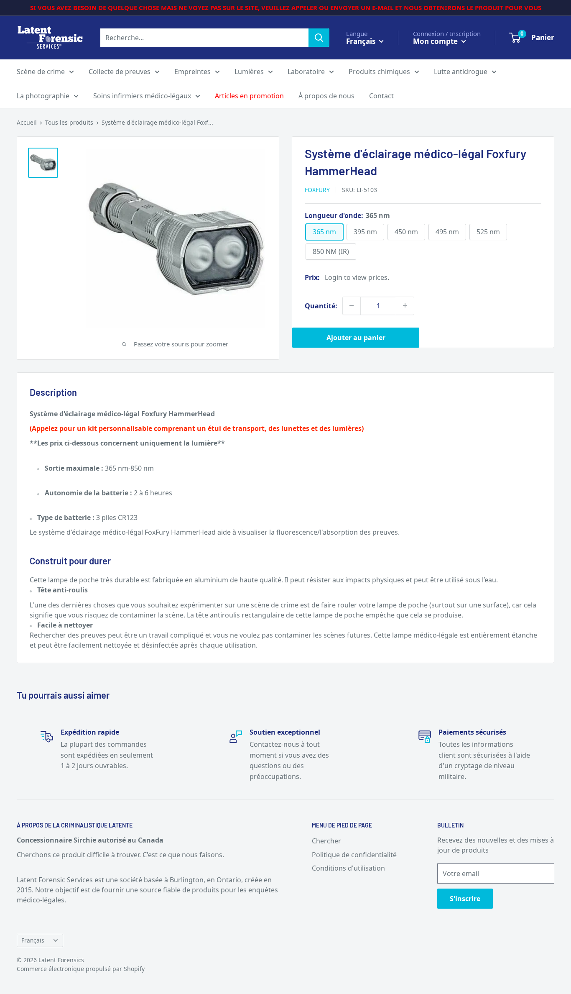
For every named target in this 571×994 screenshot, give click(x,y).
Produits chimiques (379, 71)
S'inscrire (465, 898)
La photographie (43, 95)
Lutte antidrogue (460, 71)
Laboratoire (306, 71)
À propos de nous (326, 95)
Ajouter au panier (355, 337)
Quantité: (321, 305)
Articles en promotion (249, 95)
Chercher (326, 840)
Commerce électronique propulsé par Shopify (81, 969)
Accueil (27, 122)
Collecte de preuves (119, 71)
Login (333, 277)
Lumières (249, 71)
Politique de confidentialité (354, 854)
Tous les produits (69, 122)
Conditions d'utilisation (348, 868)
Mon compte (436, 41)
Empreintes (192, 71)
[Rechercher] (318, 37)
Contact (381, 95)
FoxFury (317, 189)
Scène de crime (41, 71)
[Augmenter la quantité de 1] (405, 305)
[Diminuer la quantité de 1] (351, 305)
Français (32, 940)
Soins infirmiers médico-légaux (142, 95)
